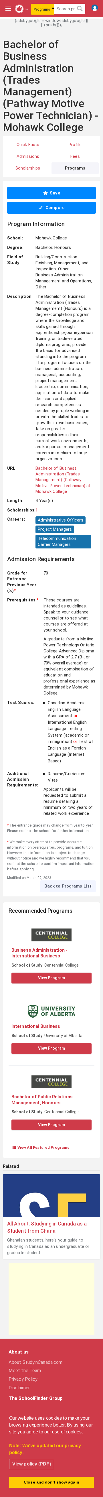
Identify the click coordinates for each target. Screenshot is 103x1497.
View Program (51, 977)
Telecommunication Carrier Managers (57, 541)
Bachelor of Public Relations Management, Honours (42, 1099)
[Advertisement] (51, 1299)
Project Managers (55, 529)
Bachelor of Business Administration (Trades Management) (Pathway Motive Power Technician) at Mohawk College (62, 480)
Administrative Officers (60, 520)
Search (80, 9)
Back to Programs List (68, 886)
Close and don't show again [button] (51, 1482)
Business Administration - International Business (39, 953)
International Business (35, 1026)
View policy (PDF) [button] (31, 1463)
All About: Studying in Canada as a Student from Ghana (47, 1227)
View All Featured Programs (41, 1147)
